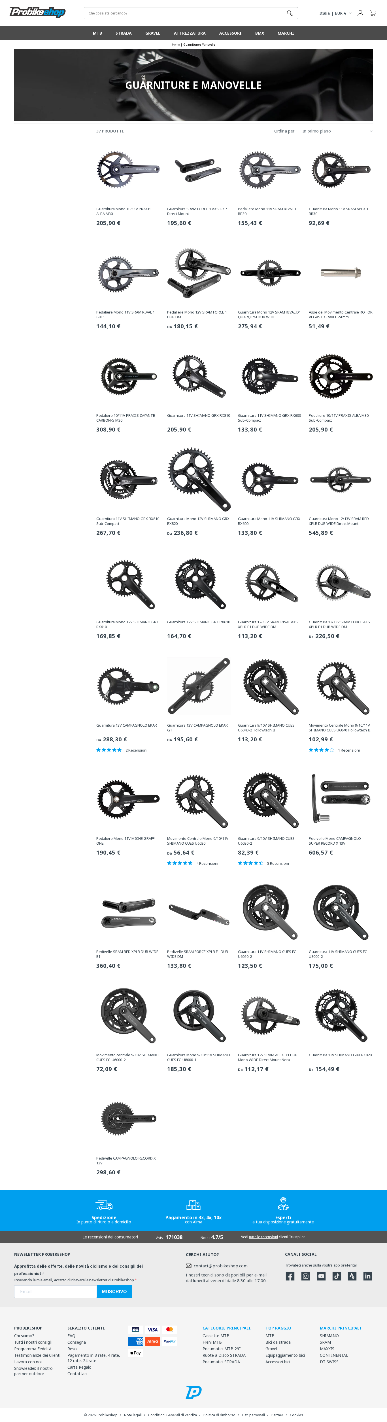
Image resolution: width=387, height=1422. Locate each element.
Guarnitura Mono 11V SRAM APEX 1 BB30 (338, 211)
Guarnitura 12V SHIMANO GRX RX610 (198, 622)
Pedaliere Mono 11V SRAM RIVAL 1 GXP (125, 314)
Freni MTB (212, 1342)
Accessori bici (277, 1361)
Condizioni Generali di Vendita (172, 1415)
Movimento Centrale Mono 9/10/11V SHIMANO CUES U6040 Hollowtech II (340, 728)
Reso (72, 1348)
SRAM (325, 1342)
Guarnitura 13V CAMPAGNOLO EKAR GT (197, 728)
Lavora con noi (28, 1361)
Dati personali (253, 1415)
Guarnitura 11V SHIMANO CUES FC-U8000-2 (338, 954)
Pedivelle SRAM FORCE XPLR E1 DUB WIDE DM (197, 954)
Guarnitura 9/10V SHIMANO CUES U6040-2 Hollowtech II (266, 728)
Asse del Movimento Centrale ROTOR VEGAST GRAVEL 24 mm (341, 314)
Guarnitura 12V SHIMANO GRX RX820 (340, 1055)
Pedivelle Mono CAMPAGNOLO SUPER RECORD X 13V (335, 841)
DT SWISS (329, 1361)
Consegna (76, 1342)
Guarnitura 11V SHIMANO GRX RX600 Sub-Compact (269, 418)
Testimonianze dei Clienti (37, 1355)
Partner (277, 1415)
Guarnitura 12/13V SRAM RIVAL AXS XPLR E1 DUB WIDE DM (268, 624)
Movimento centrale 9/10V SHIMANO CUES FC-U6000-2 (127, 1057)
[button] (373, 13)
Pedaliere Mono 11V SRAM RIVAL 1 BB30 (267, 211)
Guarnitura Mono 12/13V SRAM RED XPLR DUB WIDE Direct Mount (339, 521)
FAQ (71, 1335)
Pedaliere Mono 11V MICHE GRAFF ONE (125, 841)
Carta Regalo (79, 1367)
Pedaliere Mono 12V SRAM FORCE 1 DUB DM (197, 314)
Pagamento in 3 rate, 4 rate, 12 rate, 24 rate (93, 1357)
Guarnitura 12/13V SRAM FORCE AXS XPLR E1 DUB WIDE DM (339, 624)
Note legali (133, 1415)
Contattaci (77, 1373)
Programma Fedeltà (32, 1348)
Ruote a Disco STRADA (224, 1355)
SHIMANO (329, 1335)
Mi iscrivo (114, 1291)
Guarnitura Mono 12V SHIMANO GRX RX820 (198, 521)
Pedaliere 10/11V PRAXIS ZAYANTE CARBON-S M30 (125, 418)
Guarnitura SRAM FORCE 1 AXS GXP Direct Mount (197, 211)
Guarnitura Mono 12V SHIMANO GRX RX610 (127, 624)
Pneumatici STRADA (221, 1361)
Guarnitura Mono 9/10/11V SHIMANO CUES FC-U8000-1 (198, 1057)
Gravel (271, 1348)
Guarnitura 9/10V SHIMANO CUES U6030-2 (266, 841)
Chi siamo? (24, 1335)
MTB (270, 1335)
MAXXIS (327, 1348)
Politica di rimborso (219, 1415)
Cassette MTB (216, 1335)
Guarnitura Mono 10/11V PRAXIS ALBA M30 (124, 211)
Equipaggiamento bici (285, 1355)
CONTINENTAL (334, 1355)
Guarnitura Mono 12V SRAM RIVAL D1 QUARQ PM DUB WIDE (269, 314)
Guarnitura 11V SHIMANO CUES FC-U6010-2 (267, 954)
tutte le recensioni (263, 1236)
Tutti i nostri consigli (33, 1342)
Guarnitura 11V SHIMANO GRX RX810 (198, 415)
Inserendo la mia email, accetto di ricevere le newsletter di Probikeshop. (74, 1279)
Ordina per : (285, 131)
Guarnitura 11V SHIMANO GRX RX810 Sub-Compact (127, 521)
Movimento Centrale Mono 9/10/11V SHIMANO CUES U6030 (197, 841)
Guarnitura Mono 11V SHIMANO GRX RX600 (269, 521)
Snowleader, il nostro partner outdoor (33, 1371)
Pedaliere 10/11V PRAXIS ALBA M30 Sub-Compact (339, 418)
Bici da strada (278, 1342)
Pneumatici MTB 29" (222, 1348)
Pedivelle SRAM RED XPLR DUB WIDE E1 (127, 954)
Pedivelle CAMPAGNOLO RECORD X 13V (126, 1161)
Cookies (296, 1415)
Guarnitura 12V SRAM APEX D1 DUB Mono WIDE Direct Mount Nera (267, 1057)
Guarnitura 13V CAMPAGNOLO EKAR (126, 725)
